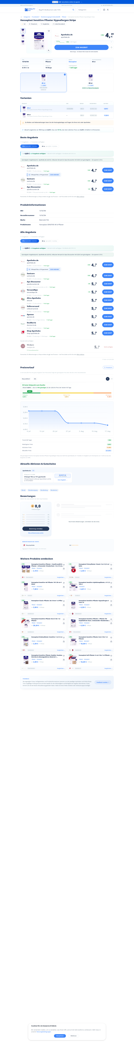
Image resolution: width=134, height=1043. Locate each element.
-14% (102, 35)
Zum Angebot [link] (62, 480)
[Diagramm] (107, 379)
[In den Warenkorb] (63, 568)
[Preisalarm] (111, 47)
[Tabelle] (112, 379)
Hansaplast (73, 62)
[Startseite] (21, 17)
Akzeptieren (60, 1036)
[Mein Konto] (107, 9)
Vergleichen (46, 24)
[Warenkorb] (104, 9)
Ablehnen (74, 1036)
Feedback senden (102, 682)
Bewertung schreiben (35, 529)
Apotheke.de (67, 34)
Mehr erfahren (80, 196)
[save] (49, 31)
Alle (35, 379)
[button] (22, 30)
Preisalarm (34, 24)
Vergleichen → (61, 577)
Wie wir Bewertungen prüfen (35, 533)
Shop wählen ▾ (26, 379)
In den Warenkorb (60, 24)
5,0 (23, 24)
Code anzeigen (54, 174)
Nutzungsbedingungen (44, 1032)
